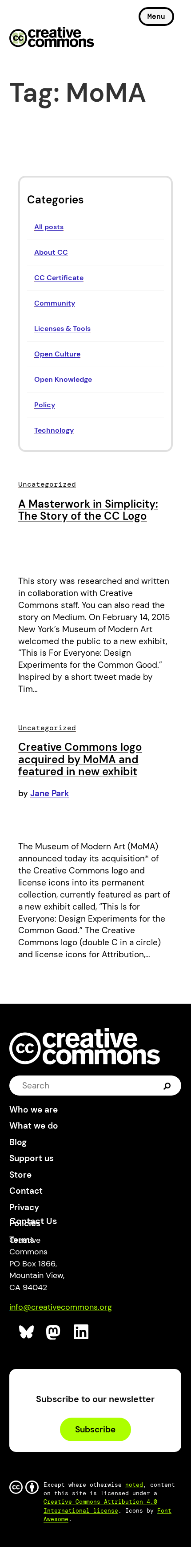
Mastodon (54, 1332)
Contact (26, 1190)
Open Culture (57, 354)
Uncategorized (47, 484)
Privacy (24, 1207)
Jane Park (49, 793)
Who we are (33, 1109)
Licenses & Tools (62, 328)
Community (54, 303)
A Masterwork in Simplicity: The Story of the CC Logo (88, 510)
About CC (51, 252)
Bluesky (27, 1332)
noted (134, 1485)
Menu (156, 16)
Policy (44, 405)
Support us (31, 1158)
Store (20, 1174)
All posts (49, 227)
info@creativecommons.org (60, 1307)
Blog (18, 1142)
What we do (33, 1125)
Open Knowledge (63, 379)
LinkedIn (81, 1332)
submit (167, 1085)
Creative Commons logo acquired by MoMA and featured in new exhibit (80, 759)
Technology (54, 430)
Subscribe (95, 1429)
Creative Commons (51, 38)
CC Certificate (59, 277)
